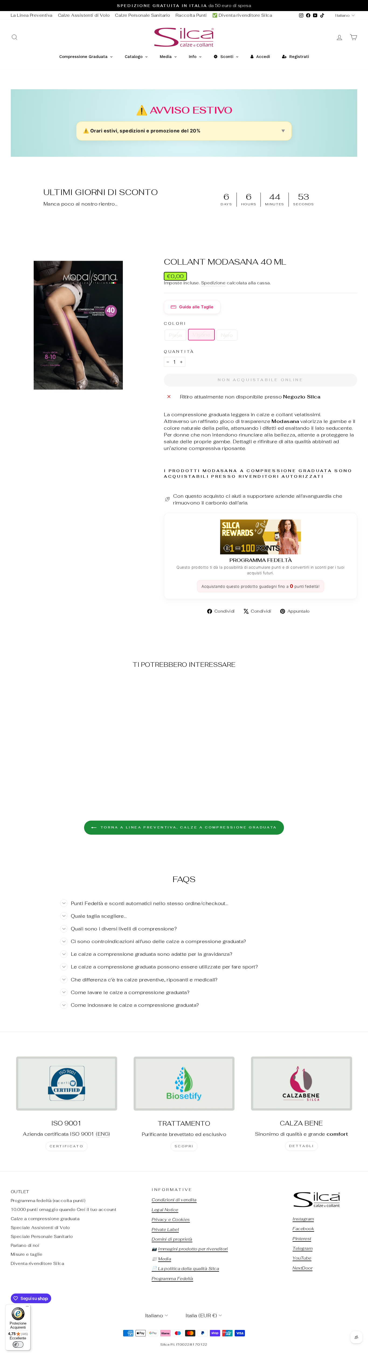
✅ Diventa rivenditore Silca (242, 15)
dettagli (301, 1146)
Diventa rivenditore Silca (37, 1263)
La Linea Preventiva (32, 15)
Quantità (179, 351)
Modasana (220, 470)
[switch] (18, 1344)
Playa (175, 335)
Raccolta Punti (191, 15)
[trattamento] (184, 1083)
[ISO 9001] (66, 1083)
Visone (201, 335)
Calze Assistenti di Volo (84, 15)
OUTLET (20, 1191)
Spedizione (213, 282)
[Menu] (27, 1307)
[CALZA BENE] (301, 1083)
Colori (175, 323)
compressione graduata (289, 470)
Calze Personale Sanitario (142, 15)
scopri (184, 1146)
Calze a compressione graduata (45, 1218)
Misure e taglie (27, 1254)
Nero (227, 335)
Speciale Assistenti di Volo (40, 1227)
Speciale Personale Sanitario (42, 1236)
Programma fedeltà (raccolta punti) (48, 1200)
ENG (103, 1134)
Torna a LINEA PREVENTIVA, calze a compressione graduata (188, 827)
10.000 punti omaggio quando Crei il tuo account (63, 1209)
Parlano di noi (25, 1245)
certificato (67, 1146)
